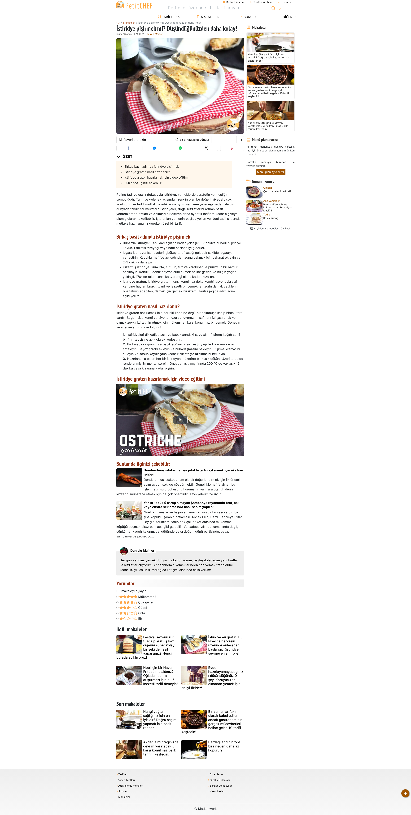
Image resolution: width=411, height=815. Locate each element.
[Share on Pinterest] (232, 148)
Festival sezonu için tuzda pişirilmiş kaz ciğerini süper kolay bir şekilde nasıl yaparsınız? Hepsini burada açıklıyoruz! (145, 647)
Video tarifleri (126, 780)
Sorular (251, 17)
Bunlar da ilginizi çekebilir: (143, 183)
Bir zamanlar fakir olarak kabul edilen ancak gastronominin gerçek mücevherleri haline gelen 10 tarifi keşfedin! (211, 722)
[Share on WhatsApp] (180, 148)
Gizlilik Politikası (220, 780)
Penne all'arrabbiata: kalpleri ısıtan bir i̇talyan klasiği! (277, 207)
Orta (141, 613)
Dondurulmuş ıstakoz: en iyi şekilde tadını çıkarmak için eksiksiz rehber (194, 472)
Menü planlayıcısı (268, 172)
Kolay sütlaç (270, 218)
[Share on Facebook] (128, 148)
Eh (139, 619)
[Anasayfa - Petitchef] (118, 22)
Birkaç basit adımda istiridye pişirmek (151, 166)
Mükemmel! (146, 597)
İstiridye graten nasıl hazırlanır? (147, 172)
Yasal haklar (217, 791)
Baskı (287, 228)
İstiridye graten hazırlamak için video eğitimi (156, 177)
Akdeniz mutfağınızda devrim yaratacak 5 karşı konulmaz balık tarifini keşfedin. (161, 748)
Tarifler (169, 17)
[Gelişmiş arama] (280, 8)
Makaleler (209, 17)
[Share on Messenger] (154, 148)
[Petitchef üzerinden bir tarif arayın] (273, 8)
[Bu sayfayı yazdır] (240, 139)
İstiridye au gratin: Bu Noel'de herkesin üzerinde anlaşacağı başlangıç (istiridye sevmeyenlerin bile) (225, 645)
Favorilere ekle (134, 140)
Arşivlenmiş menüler (265, 228)
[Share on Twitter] (206, 148)
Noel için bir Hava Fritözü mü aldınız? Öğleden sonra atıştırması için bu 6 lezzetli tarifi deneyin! (160, 676)
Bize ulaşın (216, 774)
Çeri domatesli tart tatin (277, 191)
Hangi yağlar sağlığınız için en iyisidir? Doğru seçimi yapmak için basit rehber (160, 720)
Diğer (287, 17)
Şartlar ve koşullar (221, 785)
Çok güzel (145, 602)
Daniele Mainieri (155, 34)
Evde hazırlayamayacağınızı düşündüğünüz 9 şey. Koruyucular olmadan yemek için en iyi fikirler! (212, 678)
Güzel (142, 608)
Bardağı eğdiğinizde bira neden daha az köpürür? (224, 746)
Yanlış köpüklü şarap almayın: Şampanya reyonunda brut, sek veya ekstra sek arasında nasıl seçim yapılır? (192, 505)
